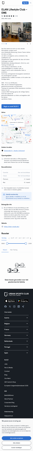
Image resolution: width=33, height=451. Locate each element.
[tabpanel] (16, 268)
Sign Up (25, 3)
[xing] (23, 306)
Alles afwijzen (16, 443)
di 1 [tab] (16, 238)
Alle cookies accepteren (16, 438)
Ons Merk (7, 378)
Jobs (5, 364)
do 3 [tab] (24, 238)
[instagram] (14, 306)
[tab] (1, 43)
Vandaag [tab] (4, 238)
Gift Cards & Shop (10, 382)
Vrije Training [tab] (13, 250)
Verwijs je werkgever (11, 406)
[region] (16, 434)
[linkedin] (19, 306)
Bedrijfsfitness (9, 395)
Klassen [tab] (5, 250)
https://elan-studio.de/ (11, 226)
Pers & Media (8, 367)
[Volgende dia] (30, 44)
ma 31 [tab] (12, 238)
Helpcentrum (8, 416)
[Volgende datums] (30, 238)
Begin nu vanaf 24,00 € (11, 106)
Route (12, 124)
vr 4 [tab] (28, 238)
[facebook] (5, 306)
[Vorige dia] (27, 44)
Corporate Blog (9, 402)
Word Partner (8, 399)
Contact (7, 371)
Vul (7, 196)
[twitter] (10, 306)
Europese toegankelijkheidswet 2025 (16, 385)
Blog (5, 375)
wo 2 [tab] (20, 238)
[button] (16, 317)
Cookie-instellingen (16, 447)
